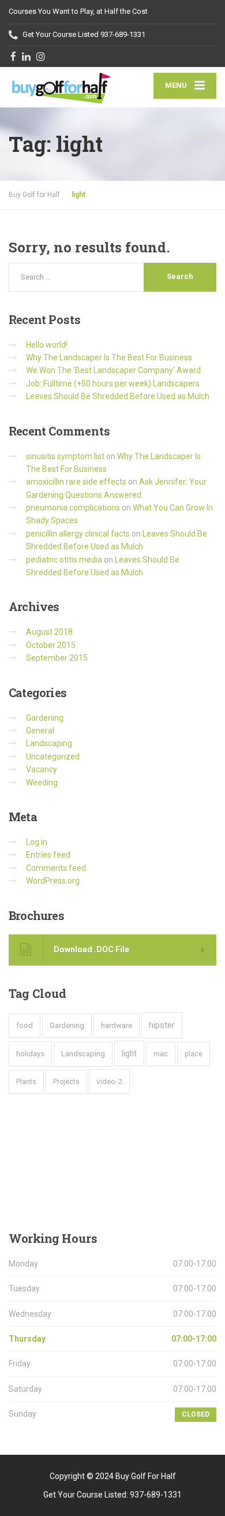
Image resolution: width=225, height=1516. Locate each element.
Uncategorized (53, 756)
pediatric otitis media (64, 559)
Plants (26, 1082)
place (193, 1053)
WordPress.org (53, 880)
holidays (30, 1053)
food (24, 1025)
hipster (162, 1025)
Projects (66, 1082)
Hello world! (47, 344)
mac (160, 1053)
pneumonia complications (73, 507)
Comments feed (56, 868)
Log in (36, 842)
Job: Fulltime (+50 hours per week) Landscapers (113, 383)
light (129, 1053)
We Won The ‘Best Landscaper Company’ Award (113, 370)
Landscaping (49, 743)
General (40, 730)
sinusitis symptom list (65, 456)
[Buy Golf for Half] (60, 87)
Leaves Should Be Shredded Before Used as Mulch (117, 396)
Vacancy (41, 769)
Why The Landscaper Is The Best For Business (109, 357)
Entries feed (48, 854)
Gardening (44, 717)
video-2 (109, 1081)
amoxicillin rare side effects (76, 481)
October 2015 (51, 645)
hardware (116, 1025)
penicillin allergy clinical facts (78, 533)
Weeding (42, 782)
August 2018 (49, 631)
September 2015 (57, 657)
